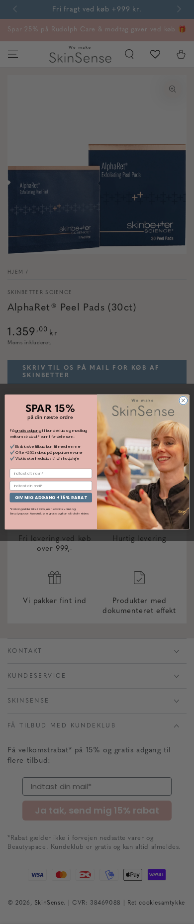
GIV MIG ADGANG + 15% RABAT (51, 498)
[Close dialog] (183, 401)
